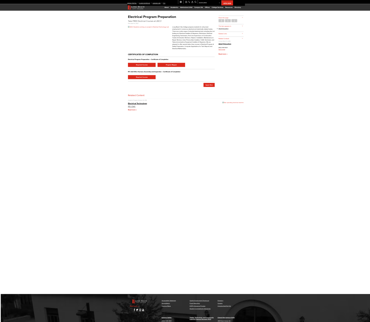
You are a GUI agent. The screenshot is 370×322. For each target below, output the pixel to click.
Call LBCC (189, 2)
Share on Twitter (228, 20)
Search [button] (195, 2)
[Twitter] (137, 310)
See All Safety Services (192, 2)
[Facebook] (134, 310)
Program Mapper (171, 65)
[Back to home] (135, 7)
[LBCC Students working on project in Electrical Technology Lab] (148, 27)
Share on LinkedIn (234, 20)
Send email (222, 49)
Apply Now (209, 85)
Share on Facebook (221, 20)
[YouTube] (143, 310)
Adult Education (223, 28)
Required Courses (142, 65)
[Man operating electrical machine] (233, 102)
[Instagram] (140, 310)
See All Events (186, 2)
